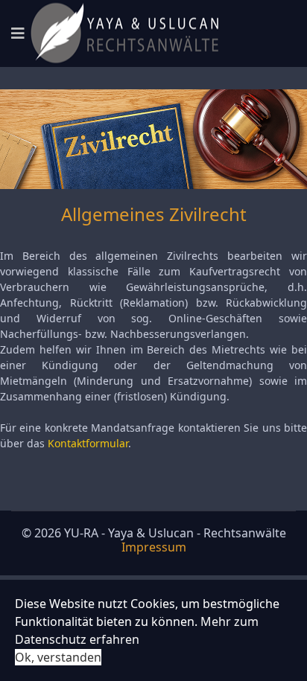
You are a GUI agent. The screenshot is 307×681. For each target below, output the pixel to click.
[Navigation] (18, 33)
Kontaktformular (88, 443)
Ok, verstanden (58, 657)
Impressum (153, 547)
